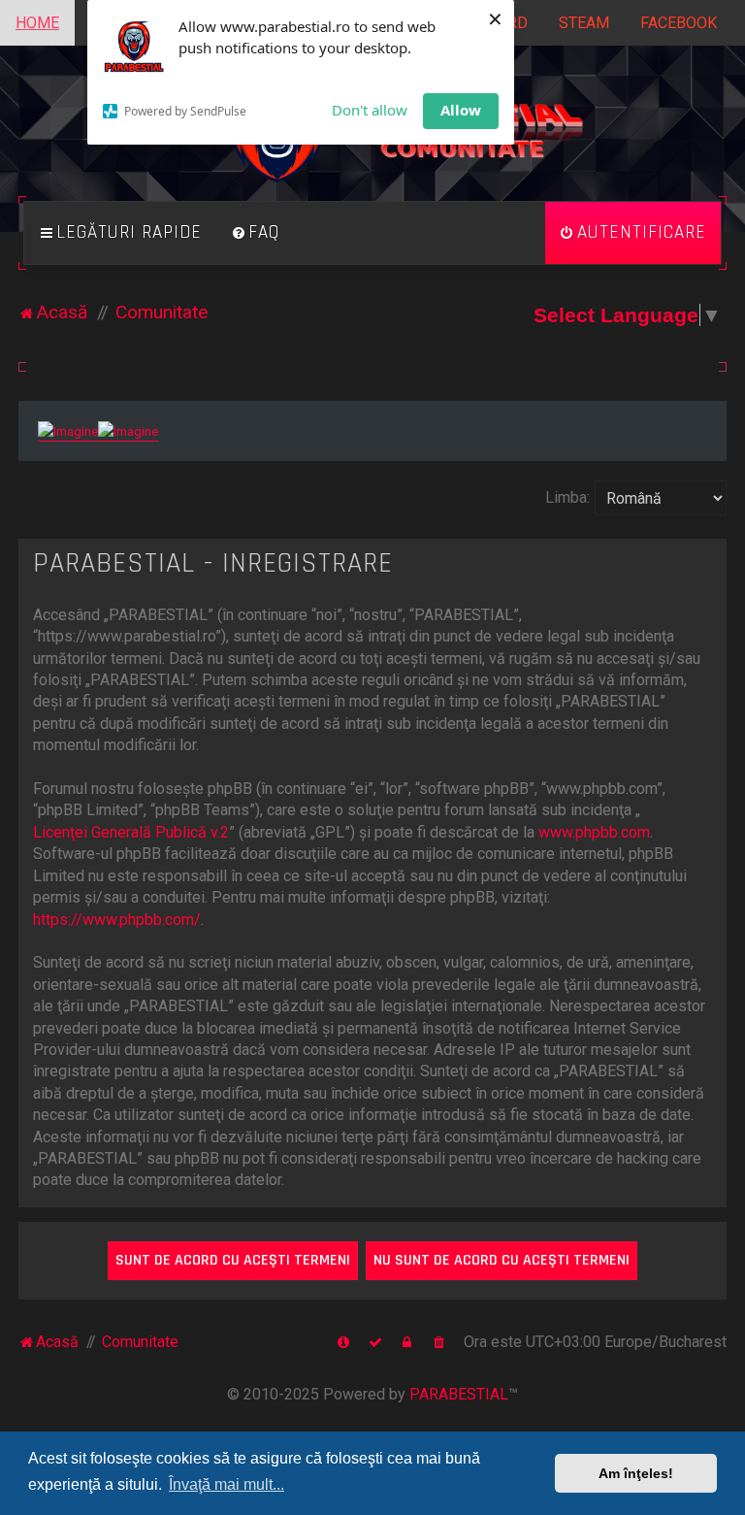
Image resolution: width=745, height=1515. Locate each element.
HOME (37, 23)
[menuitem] (255, 233)
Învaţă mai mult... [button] (226, 1484)
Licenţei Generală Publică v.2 (131, 832)
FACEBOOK (678, 23)
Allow (460, 109)
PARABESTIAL (458, 1394)
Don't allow (369, 109)
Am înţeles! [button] (636, 1473)
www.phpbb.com (594, 832)
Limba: (567, 497)
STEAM (584, 23)
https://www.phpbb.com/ (117, 919)
